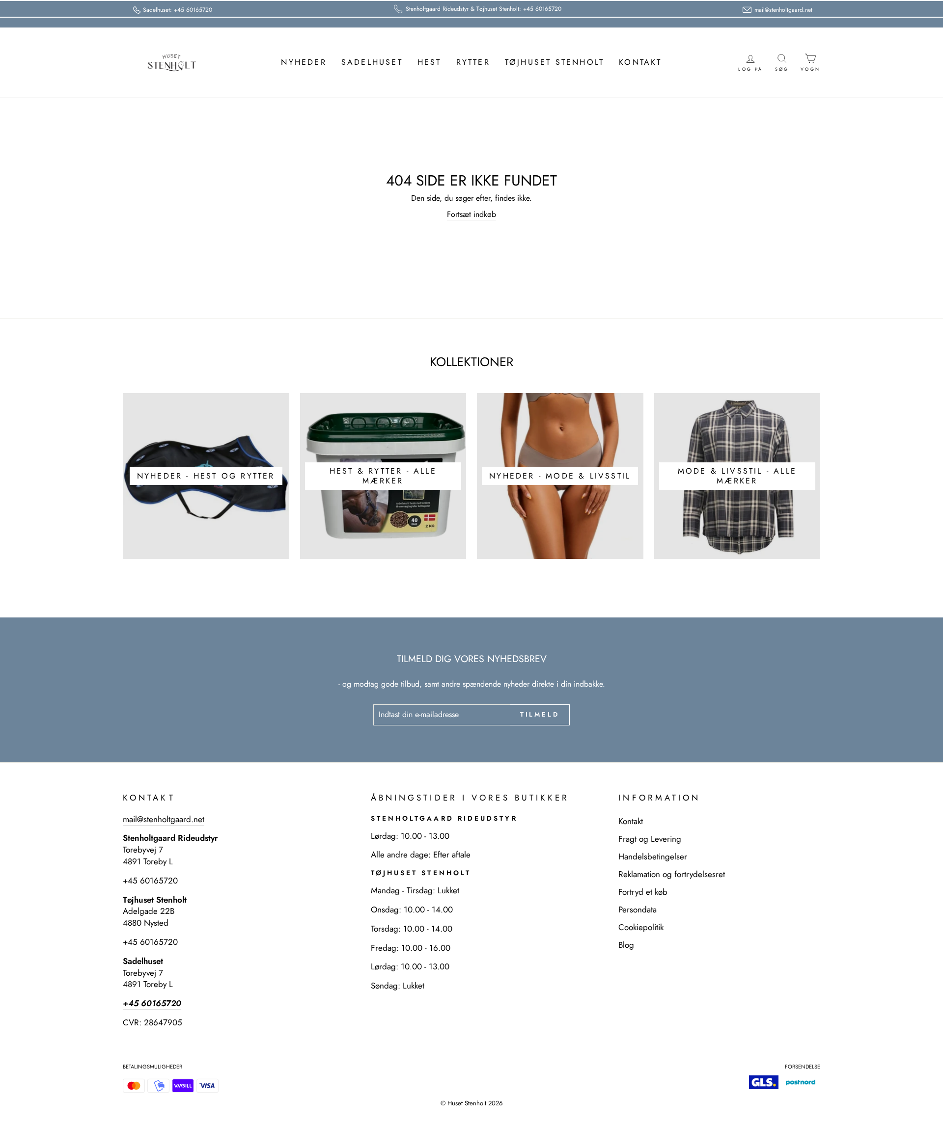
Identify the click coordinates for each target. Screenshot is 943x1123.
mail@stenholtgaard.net (163, 819)
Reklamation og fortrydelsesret (671, 874)
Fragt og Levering (649, 839)
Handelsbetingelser (652, 856)
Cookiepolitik (641, 927)
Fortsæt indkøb (471, 214)
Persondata (637, 909)
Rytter (473, 62)
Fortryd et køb (642, 892)
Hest (429, 62)
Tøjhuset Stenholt (554, 62)
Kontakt (640, 62)
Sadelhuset (372, 62)
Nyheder (303, 62)
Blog (626, 945)
